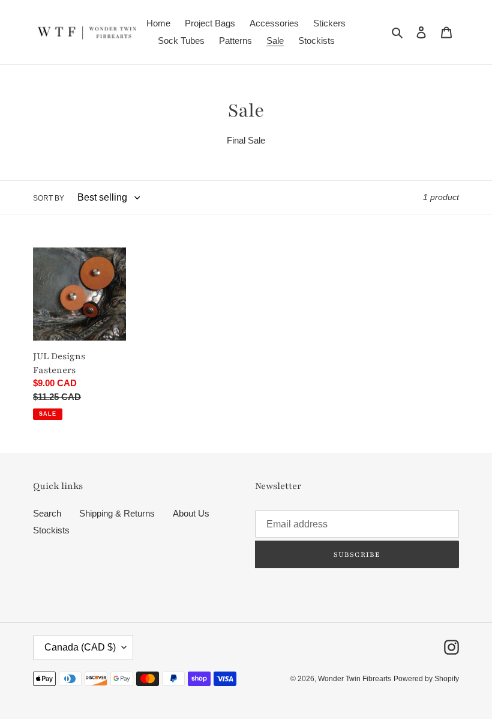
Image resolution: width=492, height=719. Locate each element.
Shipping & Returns (117, 513)
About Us (191, 513)
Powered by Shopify (426, 679)
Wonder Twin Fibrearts (354, 679)
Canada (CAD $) (80, 647)
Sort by (48, 198)
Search (47, 513)
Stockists (51, 530)
